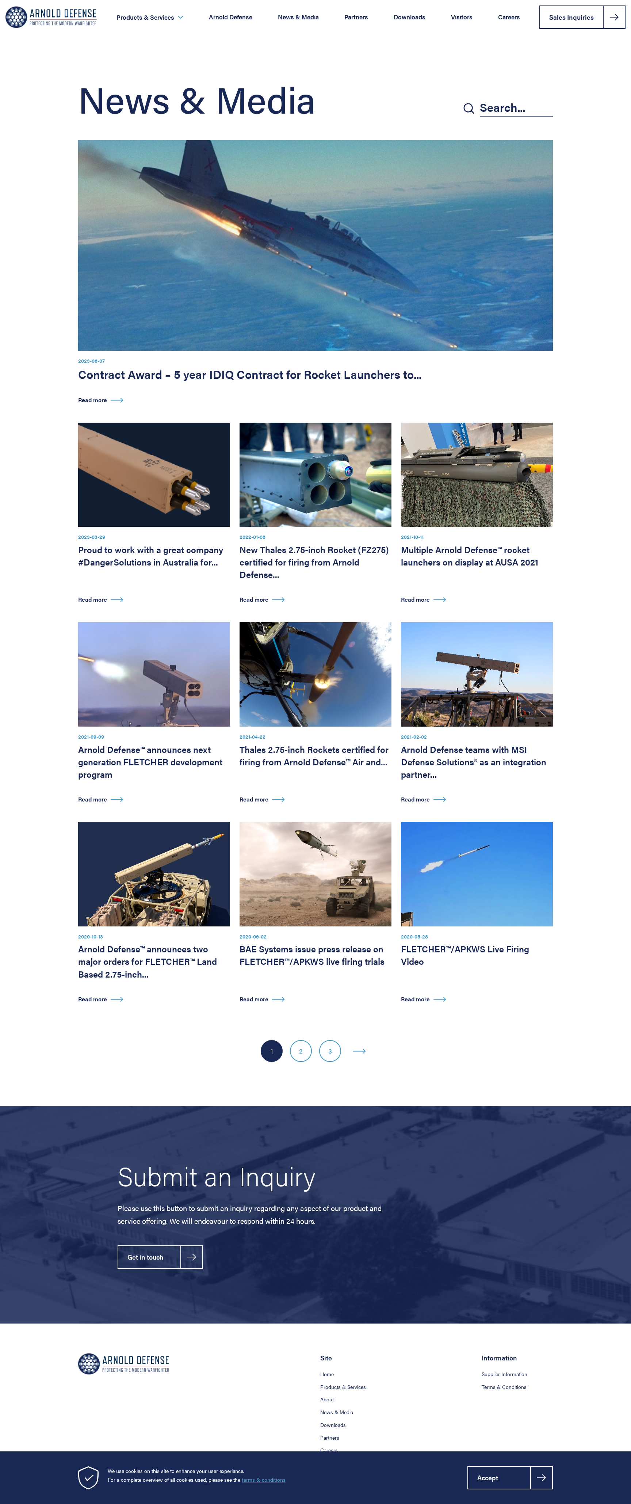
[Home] (51, 17)
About (327, 1399)
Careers (509, 17)
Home (327, 1374)
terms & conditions (264, 1479)
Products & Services (145, 17)
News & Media (298, 17)
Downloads (409, 17)
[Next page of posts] (359, 1051)
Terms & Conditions (504, 1386)
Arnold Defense (230, 17)
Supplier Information (504, 1374)
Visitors (462, 17)
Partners (356, 17)
